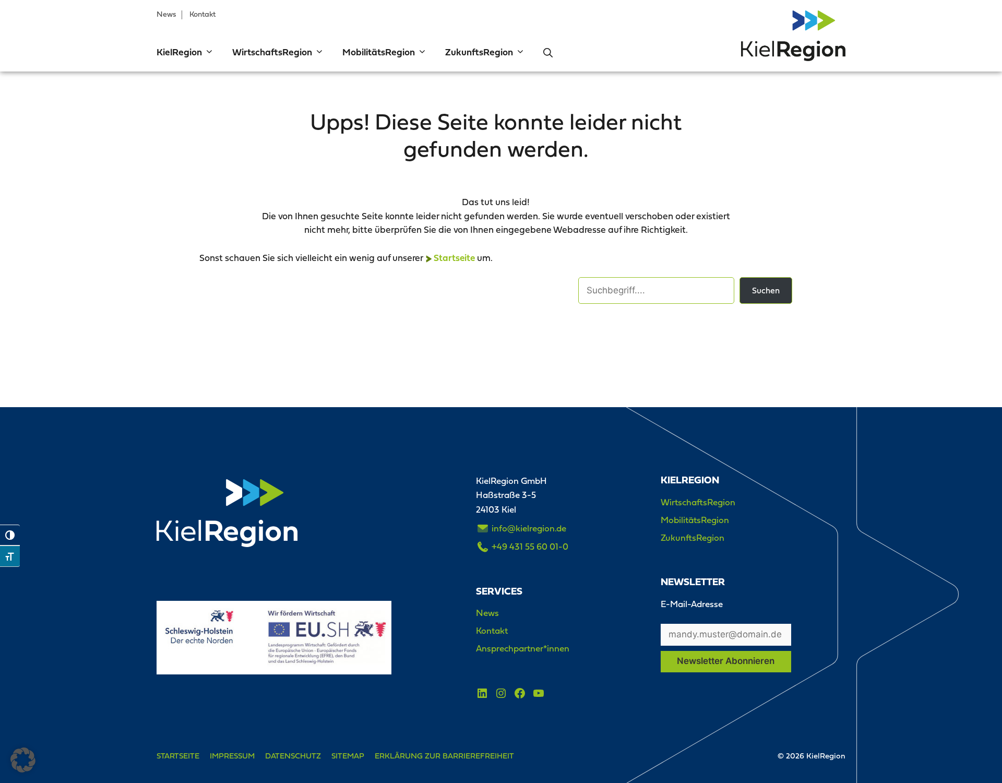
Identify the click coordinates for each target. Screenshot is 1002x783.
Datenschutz (293, 755)
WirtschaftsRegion (272, 53)
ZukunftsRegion (479, 53)
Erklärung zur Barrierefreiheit (444, 755)
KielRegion (179, 53)
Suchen (766, 290)
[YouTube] (538, 693)
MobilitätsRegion (378, 53)
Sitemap (347, 755)
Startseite (454, 258)
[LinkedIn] (482, 693)
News (166, 14)
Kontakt (202, 14)
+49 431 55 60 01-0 (530, 546)
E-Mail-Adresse (692, 604)
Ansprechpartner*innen (522, 648)
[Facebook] (520, 693)
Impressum (232, 755)
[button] (208, 53)
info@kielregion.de (529, 528)
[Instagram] (501, 693)
